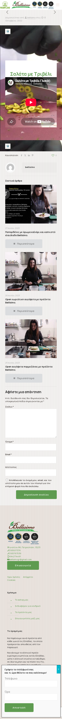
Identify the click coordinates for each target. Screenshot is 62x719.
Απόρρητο (28, 577)
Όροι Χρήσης (13, 577)
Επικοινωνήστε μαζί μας (27, 618)
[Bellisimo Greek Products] (27, 5)
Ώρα (7, 691)
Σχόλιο (9, 406)
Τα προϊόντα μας (23, 612)
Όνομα (9, 441)
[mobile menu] (57, 4)
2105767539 (15, 553)
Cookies (11, 580)
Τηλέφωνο (11, 678)
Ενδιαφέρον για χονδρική (28, 606)
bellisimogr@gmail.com (20, 559)
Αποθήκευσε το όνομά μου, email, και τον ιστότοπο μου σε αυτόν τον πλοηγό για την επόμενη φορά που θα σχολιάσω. (28, 483)
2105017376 (15, 550)
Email (8, 454)
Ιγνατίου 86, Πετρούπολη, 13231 (24, 547)
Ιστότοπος (11, 467)
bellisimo (31, 17)
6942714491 (15, 556)
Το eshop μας (21, 599)
